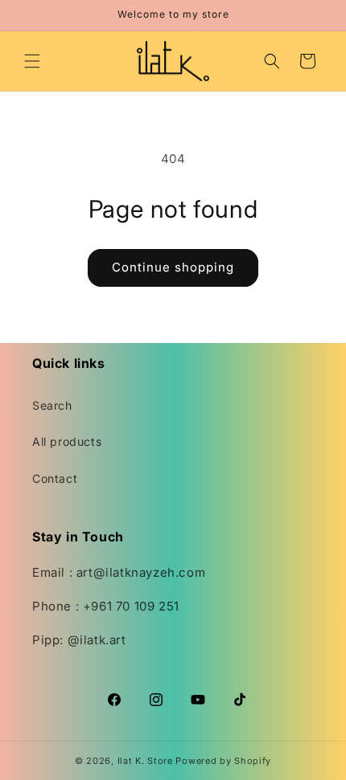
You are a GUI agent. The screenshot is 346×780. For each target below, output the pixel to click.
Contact (54, 478)
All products (66, 441)
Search (52, 405)
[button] (32, 61)
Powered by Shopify (223, 760)
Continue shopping (173, 267)
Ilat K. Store (145, 760)
